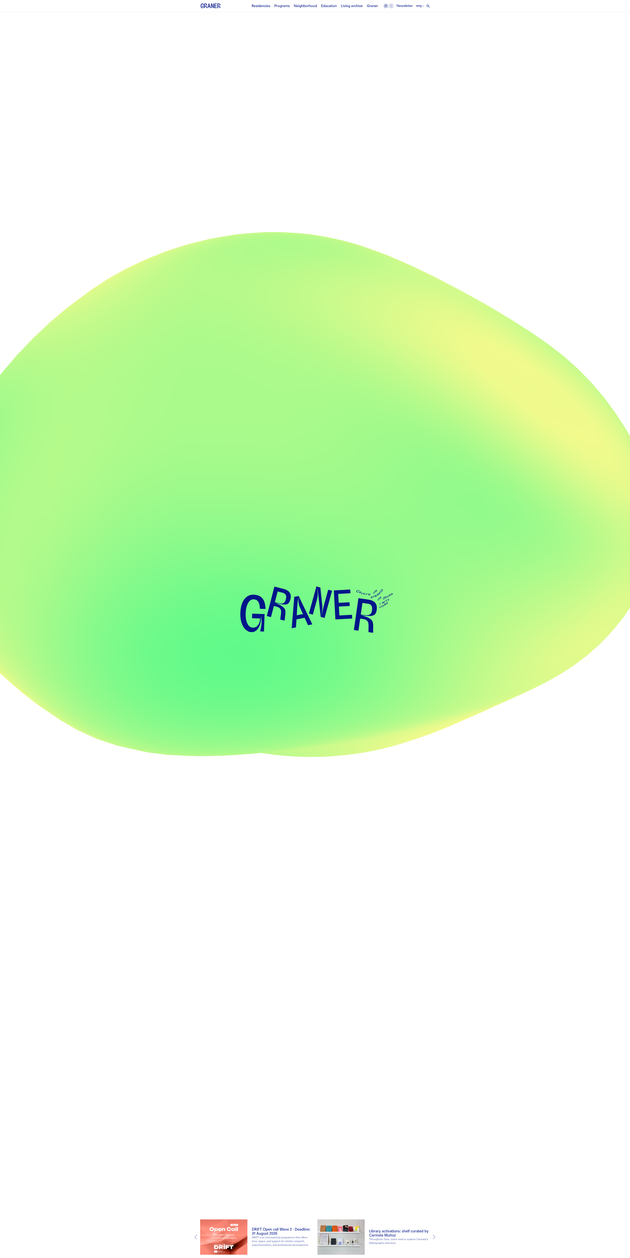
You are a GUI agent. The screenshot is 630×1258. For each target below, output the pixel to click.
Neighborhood (305, 6)
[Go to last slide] (196, 1237)
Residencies (261, 6)
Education (329, 6)
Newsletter (405, 6)
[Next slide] (434, 1237)
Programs (282, 6)
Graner (372, 6)
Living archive (352, 6)
